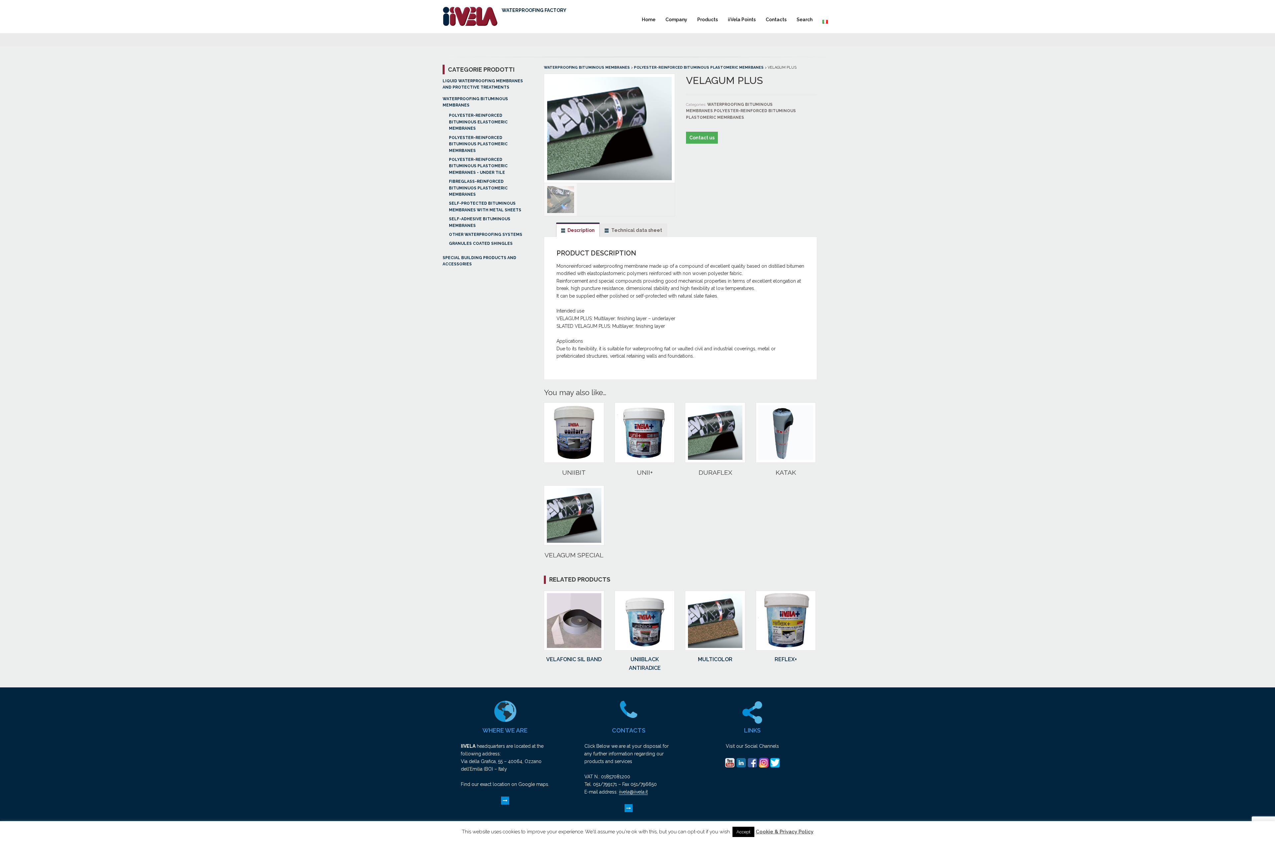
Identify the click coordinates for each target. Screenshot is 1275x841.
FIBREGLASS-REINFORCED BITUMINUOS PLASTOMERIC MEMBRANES (478, 188)
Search (804, 19)
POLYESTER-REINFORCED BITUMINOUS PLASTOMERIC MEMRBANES (478, 144)
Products (707, 19)
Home (648, 19)
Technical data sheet (636, 230)
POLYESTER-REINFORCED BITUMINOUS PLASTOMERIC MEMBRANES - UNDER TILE (478, 166)
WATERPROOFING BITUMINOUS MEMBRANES (587, 67)
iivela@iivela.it (633, 792)
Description (581, 230)
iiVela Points (742, 19)
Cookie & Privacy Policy (784, 832)
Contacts (776, 19)
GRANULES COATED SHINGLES (481, 243)
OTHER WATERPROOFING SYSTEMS (485, 234)
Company (676, 19)
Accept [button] (743, 831)
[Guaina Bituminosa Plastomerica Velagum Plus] (609, 179)
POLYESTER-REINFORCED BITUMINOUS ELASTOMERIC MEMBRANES (478, 122)
